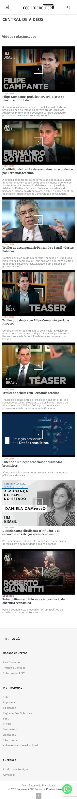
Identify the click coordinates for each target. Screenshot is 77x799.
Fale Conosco (11, 662)
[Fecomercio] (38, 7)
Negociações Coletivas (17, 713)
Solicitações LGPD (14, 673)
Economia (8, 93)
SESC (6, 718)
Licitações (9, 734)
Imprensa (9, 702)
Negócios (8, 596)
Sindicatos (9, 707)
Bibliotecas (10, 740)
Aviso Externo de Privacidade (21, 745)
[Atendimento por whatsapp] (67, 789)
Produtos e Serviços (16, 769)
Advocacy (9, 774)
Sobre (6, 697)
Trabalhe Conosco (14, 667)
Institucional (7, 7)
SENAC (7, 723)
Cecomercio (10, 729)
